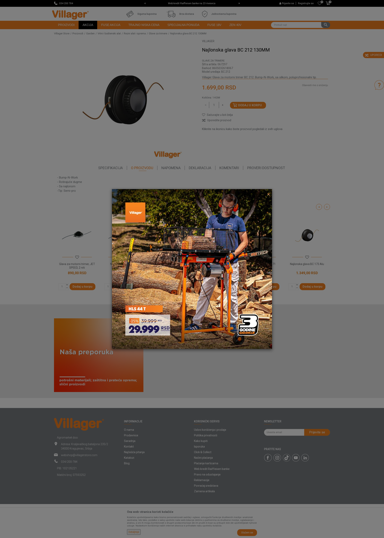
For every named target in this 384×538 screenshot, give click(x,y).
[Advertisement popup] (192, 269)
